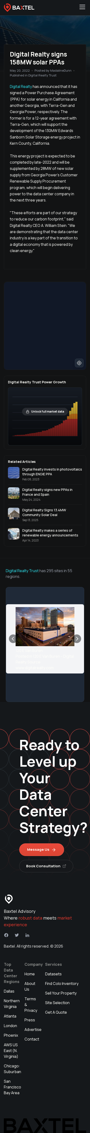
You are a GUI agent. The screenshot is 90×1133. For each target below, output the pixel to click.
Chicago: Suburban (12, 1068)
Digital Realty (21, 86)
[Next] (76, 638)
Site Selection (57, 1002)
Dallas (9, 991)
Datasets (53, 974)
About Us (29, 986)
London (10, 1025)
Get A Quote (56, 1012)
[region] (45, 326)
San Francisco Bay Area (12, 1087)
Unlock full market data (47, 411)
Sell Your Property (61, 993)
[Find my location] (79, 363)
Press (29, 1020)
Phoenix (11, 1035)
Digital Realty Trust (22, 570)
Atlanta (10, 1016)
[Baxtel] (19, 7)
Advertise (33, 1029)
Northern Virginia (12, 1003)
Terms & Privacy (30, 1004)
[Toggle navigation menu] (82, 7)
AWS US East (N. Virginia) (11, 1050)
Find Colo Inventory (61, 983)
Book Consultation (43, 865)
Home (29, 974)
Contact (31, 1039)
